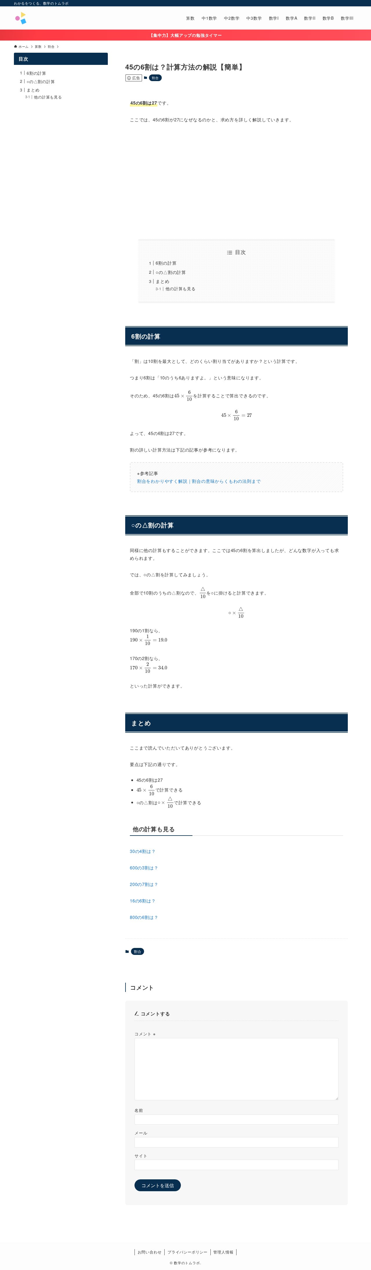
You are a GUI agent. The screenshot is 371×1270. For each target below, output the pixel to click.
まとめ (162, 281)
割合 (155, 77)
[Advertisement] (236, 181)
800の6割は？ (144, 917)
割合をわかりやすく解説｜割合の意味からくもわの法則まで (199, 481)
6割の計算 (166, 263)
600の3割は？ (144, 868)
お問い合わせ (150, 1252)
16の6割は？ (143, 901)
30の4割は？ (143, 851)
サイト (140, 1155)
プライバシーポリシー (188, 1252)
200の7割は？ (144, 884)
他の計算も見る (181, 288)
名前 (138, 1110)
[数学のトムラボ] (20, 18)
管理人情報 (223, 1252)
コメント (145, 1033)
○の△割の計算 (171, 272)
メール (140, 1133)
